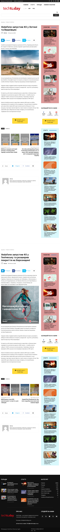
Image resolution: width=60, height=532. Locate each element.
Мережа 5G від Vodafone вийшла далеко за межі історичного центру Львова (49, 57)
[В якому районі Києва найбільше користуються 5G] (50, 64)
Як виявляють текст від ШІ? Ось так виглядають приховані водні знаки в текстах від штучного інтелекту (49, 172)
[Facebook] (49, 1)
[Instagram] (51, 1)
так (44, 111)
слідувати (50, 111)
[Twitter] (54, 1)
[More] (34, 40)
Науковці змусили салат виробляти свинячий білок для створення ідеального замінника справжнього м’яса (50, 218)
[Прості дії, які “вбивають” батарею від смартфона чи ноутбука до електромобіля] (50, 136)
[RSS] (46, 516)
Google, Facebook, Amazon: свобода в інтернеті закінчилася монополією (34, 140)
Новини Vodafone (10, 22)
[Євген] (2, 33)
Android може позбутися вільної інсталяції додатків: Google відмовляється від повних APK (15, 139)
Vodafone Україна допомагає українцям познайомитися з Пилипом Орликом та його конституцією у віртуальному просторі (50, 41)
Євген (5, 32)
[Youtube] (58, 1)
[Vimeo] (56, 1)
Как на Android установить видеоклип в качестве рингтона (5, 139)
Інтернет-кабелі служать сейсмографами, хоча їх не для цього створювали (50, 157)
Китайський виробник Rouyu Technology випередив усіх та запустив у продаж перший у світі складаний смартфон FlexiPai (30, 152)
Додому (3, 22)
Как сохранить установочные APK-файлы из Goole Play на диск (24, 139)
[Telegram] (49, 516)
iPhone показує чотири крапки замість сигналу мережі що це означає (12, 491)
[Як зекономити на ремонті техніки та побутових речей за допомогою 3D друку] (3, 497)
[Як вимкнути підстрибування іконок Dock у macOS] (3, 484)
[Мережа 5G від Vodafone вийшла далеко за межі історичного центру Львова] (50, 50)
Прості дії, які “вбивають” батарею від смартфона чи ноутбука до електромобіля (50, 144)
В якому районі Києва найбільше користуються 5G (50, 71)
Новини (5, 144)
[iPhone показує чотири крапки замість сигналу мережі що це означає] (3, 490)
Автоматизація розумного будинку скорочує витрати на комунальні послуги (50, 204)
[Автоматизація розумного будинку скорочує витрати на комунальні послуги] (50, 197)
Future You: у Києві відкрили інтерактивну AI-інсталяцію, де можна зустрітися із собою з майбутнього (50, 99)
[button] (57, 12)
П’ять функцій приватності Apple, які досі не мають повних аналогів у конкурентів (50, 234)
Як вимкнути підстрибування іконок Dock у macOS (12, 484)
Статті (45, 140)
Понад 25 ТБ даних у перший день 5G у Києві (49, 85)
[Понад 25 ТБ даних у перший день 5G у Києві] (50, 78)
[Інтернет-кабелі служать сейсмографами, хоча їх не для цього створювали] (50, 151)
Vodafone (7, 128)
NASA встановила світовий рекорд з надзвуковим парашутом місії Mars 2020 (9, 150)
